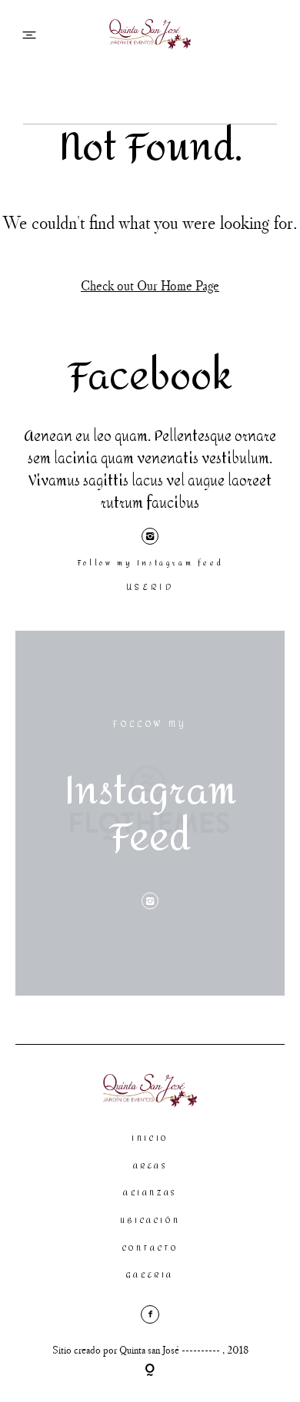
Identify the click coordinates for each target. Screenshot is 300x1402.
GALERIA (150, 1275)
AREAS (150, 1166)
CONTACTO (150, 1248)
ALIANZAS (150, 1193)
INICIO (150, 1138)
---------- (202, 1350)
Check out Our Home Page (150, 285)
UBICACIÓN (150, 1221)
